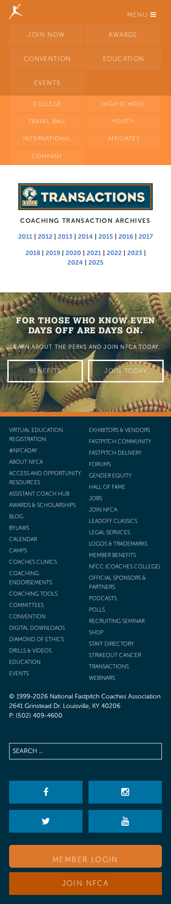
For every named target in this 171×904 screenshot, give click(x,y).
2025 (96, 262)
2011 (25, 237)
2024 (75, 262)
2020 (73, 253)
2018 (33, 253)
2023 (134, 253)
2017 (146, 237)
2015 (105, 237)
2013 (65, 237)
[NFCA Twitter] (45, 821)
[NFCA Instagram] (124, 792)
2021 (94, 253)
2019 (53, 253)
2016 (126, 237)
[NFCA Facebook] (45, 792)
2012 (45, 237)
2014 (85, 237)
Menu (138, 15)
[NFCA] (16, 11)
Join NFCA (85, 883)
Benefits (45, 371)
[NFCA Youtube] (124, 821)
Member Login (85, 859)
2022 (114, 253)
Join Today (125, 371)
